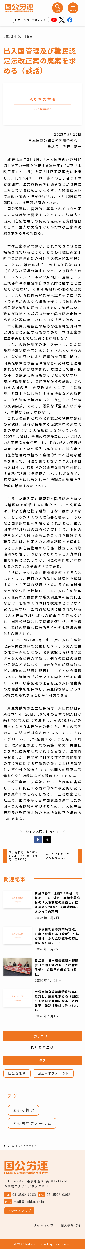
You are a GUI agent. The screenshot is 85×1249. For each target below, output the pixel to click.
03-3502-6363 (24, 1194)
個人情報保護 (71, 1225)
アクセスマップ (19, 1211)
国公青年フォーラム (53, 1073)
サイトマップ (43, 1225)
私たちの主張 (42, 1047)
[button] (38, 839)
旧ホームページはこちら (31, 20)
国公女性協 (17, 1073)
